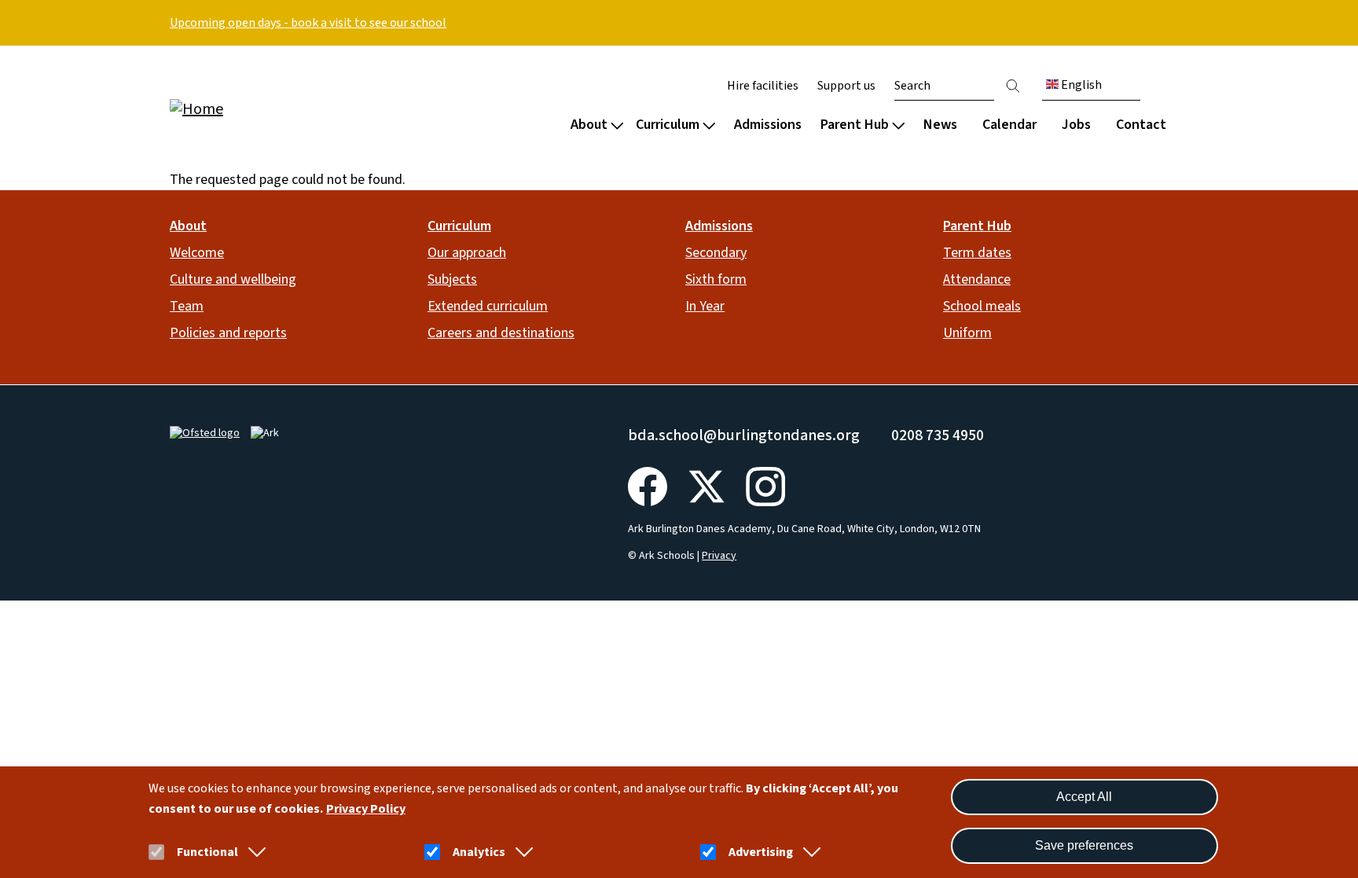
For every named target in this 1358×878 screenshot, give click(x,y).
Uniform (967, 333)
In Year (705, 306)
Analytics (479, 852)
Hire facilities (762, 85)
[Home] (270, 108)
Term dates (977, 253)
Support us (846, 85)
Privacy (719, 556)
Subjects (452, 279)
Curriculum (667, 124)
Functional (207, 852)
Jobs (1076, 124)
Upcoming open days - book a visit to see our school (308, 22)
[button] (254, 852)
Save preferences (1084, 845)
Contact (1141, 124)
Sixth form (716, 279)
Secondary (716, 253)
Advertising (761, 852)
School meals (982, 306)
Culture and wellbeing (233, 279)
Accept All (1084, 796)
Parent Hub (854, 124)
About (589, 124)
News (940, 124)
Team (187, 306)
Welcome (197, 253)
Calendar (1009, 124)
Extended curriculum (488, 306)
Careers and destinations (501, 333)
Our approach (467, 253)
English (1080, 85)
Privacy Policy (366, 808)
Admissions (768, 124)
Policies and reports (228, 333)
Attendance (977, 279)
